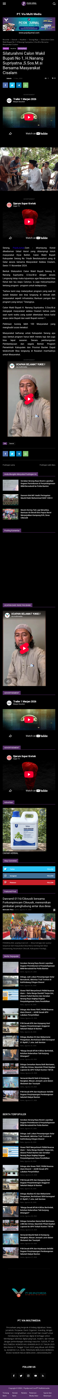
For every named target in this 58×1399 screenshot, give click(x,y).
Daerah (6, 48)
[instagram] (28, 1375)
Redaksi (24, 1393)
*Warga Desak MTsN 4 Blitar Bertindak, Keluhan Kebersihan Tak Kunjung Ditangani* (36, 1053)
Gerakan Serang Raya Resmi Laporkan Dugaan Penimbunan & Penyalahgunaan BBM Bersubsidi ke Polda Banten (38, 483)
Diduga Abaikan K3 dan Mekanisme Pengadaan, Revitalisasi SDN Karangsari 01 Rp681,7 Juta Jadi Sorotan (37, 1039)
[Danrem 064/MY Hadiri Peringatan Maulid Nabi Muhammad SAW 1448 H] (10, 499)
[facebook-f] (13, 1375)
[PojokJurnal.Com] (29, 1293)
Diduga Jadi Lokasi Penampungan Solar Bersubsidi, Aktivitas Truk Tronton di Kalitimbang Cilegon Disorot (37, 979)
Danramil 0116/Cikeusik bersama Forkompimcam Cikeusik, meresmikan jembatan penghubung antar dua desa (27, 902)
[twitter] (21, 1375)
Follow (50, 869)
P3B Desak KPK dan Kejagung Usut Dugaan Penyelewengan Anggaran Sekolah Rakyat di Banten (35, 1026)
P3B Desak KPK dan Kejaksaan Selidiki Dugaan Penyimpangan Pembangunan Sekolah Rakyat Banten (36, 1094)
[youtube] (35, 1375)
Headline (13, 48)
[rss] (43, 1375)
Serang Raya (22, 48)
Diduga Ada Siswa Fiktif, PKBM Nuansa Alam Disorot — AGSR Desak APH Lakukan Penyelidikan (36, 1012)
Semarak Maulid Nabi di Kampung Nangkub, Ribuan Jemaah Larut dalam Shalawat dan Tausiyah (36, 1081)
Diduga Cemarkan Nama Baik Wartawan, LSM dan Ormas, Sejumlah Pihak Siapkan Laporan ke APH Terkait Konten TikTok (37, 1067)
